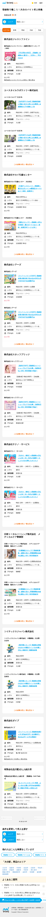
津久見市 (34, 870)
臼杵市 (4, 870)
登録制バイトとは (24, 855)
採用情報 (38, 907)
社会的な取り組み (29, 907)
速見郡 (39, 872)
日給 (31, 30)
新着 (14, 30)
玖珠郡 (32, 872)
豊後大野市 (6, 872)
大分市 (4, 868)
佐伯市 (26, 868)
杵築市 (11, 870)
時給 (23, 30)
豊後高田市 (16, 872)
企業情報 (13, 907)
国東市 (19, 870)
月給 (39, 30)
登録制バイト (8, 855)
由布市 (25, 872)
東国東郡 (5, 874)
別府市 (11, 868)
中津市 (19, 868)
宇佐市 (40, 868)
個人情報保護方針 (23, 909)
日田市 (33, 868)
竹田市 (26, 870)
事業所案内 (20, 907)
